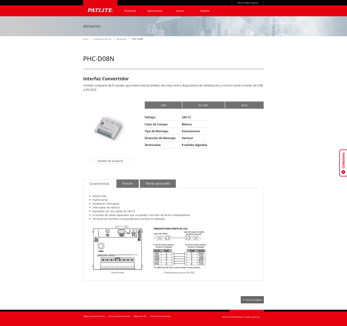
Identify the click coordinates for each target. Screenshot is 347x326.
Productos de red (102, 39)
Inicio (85, 39)
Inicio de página (253, 299)
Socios (180, 10)
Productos (130, 10)
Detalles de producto (110, 161)
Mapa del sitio (140, 316)
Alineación (121, 39)
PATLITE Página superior (247, 2)
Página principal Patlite (94, 316)
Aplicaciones (154, 10)
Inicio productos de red (119, 316)
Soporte (204, 10)
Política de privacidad (160, 316)
